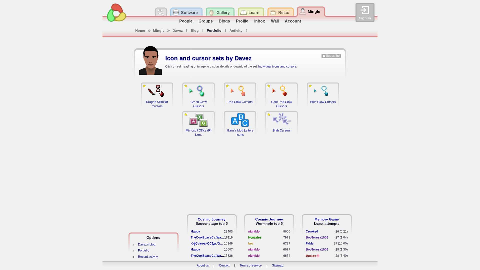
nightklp (254, 231)
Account (293, 21)
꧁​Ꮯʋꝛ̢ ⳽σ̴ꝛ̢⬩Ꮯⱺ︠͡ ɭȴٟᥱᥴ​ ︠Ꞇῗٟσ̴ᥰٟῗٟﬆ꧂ (207, 243)
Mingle (158, 30)
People (185, 21)
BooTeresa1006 (317, 237)
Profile (242, 21)
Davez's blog (147, 244)
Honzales (255, 237)
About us (203, 265)
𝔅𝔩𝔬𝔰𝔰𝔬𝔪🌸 (313, 256)
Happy (195, 231)
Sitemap (277, 265)
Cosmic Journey (212, 219)
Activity (236, 30)
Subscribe (333, 56)
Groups (205, 21)
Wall (275, 21)
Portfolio (143, 250)
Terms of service (251, 265)
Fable (310, 243)
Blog (195, 30)
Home (140, 30)
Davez (177, 30)
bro (250, 243)
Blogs (224, 21)
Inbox (259, 21)
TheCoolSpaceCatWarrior (207, 237)
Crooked (312, 231)
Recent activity (148, 256)
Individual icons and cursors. (277, 66)
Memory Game (326, 219)
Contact (224, 265)
